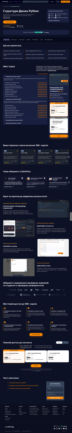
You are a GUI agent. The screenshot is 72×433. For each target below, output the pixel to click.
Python (63, 412)
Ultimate (65, 342)
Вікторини (20, 414)
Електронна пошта (50, 392)
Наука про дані (55, 411)
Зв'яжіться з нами (8, 411)
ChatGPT (63, 409)
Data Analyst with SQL (33, 412)
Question (48, 387)
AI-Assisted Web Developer (34, 408)
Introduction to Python (46, 411)
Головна (4, 6)
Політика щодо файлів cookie (26, 431)
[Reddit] (66, 428)
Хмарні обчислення (56, 414)
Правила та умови (8, 431)
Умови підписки (38, 370)
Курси (20, 408)
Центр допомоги (8, 412)
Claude (63, 408)
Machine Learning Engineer (34, 414)
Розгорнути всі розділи (43, 73)
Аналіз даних (55, 409)
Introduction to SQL (45, 409)
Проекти (20, 411)
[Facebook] (54, 428)
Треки (20, 409)
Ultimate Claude (44, 408)
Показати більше (52, 70)
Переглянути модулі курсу (54, 20)
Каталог (8, 6)
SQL (63, 414)
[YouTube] (64, 428)
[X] (61, 428)
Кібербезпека (55, 412)
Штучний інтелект (56, 408)
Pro (59, 342)
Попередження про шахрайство (10, 414)
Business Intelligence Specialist (34, 409)
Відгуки (6, 409)
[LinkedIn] (59, 428)
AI (62, 411)
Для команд (7, 419)
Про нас (6, 408)
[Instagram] (57, 428)
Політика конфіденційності (16, 431)
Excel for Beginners (45, 412)
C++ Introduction (45, 414)
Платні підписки (7, 418)
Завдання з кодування (23, 412)
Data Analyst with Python (34, 411)
